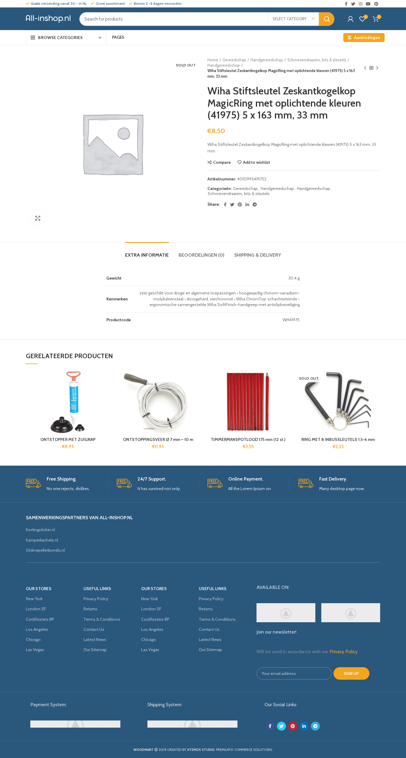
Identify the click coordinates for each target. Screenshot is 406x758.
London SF (36, 609)
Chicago (33, 639)
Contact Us (94, 629)
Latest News (95, 639)
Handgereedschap (267, 59)
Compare (222, 162)
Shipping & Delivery (257, 255)
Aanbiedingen (367, 37)
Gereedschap (234, 59)
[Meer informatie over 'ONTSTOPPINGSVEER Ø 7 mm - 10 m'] (195, 393)
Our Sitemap (95, 649)
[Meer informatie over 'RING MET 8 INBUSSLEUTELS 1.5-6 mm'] (375, 393)
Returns (90, 609)
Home (212, 59)
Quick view (105, 407)
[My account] (350, 19)
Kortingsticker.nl (40, 529)
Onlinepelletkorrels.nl (45, 550)
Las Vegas (35, 649)
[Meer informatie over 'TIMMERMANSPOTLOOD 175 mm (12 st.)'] (285, 393)
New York (34, 598)
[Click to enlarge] (37, 218)
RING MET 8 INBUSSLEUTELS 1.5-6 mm (338, 439)
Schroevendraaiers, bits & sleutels (316, 59)
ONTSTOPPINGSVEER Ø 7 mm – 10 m (158, 439)
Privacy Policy (96, 598)
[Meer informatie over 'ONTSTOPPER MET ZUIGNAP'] (105, 393)
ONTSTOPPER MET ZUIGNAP (67, 439)
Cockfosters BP (40, 619)
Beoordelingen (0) (201, 255)
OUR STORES (38, 588)
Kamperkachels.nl (42, 540)
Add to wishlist (256, 162)
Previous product (365, 68)
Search (326, 19)
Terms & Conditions (102, 619)
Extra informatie (147, 255)
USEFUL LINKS (97, 588)
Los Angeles (37, 629)
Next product (377, 68)
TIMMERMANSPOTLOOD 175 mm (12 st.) (248, 439)
